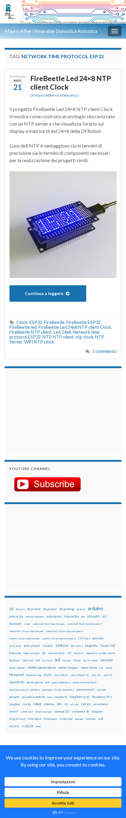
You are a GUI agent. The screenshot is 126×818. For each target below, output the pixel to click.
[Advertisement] (47, 411)
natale (109, 667)
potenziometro (85, 689)
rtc (66, 704)
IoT (70, 653)
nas (101, 667)
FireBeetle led (23, 327)
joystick (78, 653)
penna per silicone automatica (58, 689)
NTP (47, 337)
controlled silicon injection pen (26, 631)
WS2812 (14, 726)
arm (83, 616)
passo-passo (35, 682)
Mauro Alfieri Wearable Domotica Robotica (51, 31)
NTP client (63, 337)
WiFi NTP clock (39, 341)
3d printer (50, 609)
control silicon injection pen (24, 638)
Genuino (15, 653)
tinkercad (66, 718)
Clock (22, 322)
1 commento (104, 351)
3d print (20, 609)
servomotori (100, 704)
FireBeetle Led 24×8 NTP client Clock (70, 82)
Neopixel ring (33, 675)
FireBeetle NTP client (30, 332)
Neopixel (16, 675)
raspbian (14, 704)
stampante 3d (80, 711)
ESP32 (35, 322)
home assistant (31, 653)
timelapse (50, 718)
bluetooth (15, 623)
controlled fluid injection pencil (84, 623)
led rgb (67, 660)
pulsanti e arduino (33, 697)
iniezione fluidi (56, 653)
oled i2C (96, 675)
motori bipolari (17, 667)
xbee (38, 726)
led (57, 660)
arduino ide (16, 616)
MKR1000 (106, 660)
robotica (49, 704)
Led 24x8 (62, 332)
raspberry (60, 697)
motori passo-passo (42, 667)
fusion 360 (107, 645)
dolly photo (15, 645)
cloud (27, 623)
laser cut (27, 660)
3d (11, 609)
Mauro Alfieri (45, 95)
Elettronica (69, 95)
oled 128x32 (61, 675)
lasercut (14, 660)
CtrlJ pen (84, 638)
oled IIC (107, 675)
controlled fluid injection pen (48, 623)
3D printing (66, 609)
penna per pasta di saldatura (24, 689)
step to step (17, 718)
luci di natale (90, 660)
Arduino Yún (71, 616)
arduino (95, 608)
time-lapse (35, 718)
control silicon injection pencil (59, 638)
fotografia (91, 645)
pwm (49, 697)
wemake (79, 718)
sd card (74, 704)
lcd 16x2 (47, 660)
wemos (91, 718)
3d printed (34, 609)
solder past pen (43, 711)
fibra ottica (77, 645)
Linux (77, 660)
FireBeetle (54, 322)
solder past (26, 711)
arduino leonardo (35, 616)
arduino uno (53, 616)
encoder (48, 645)
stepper (97, 711)
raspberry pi (79, 697)
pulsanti (14, 697)
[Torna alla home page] (63, 11)
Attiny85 (93, 616)
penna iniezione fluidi (85, 682)
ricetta (26, 704)
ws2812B (27, 726)
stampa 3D (61, 711)
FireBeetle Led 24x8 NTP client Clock (75, 327)
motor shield (89, 667)
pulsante (101, 689)
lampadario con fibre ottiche (100, 653)
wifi (100, 718)
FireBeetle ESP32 (83, 322)
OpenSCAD (16, 682)
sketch (13, 711)
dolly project (32, 645)
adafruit (80, 609)
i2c (44, 653)
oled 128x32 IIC (80, 675)
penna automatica (61, 682)
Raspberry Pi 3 (101, 697)
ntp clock (84, 337)
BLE (104, 616)
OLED (47, 675)
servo (85, 704)
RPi (59, 704)
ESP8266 (62, 645)
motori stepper (68, 667)
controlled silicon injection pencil (64, 631)
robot (37, 704)
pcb (47, 682)
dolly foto (97, 638)
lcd (38, 660)
